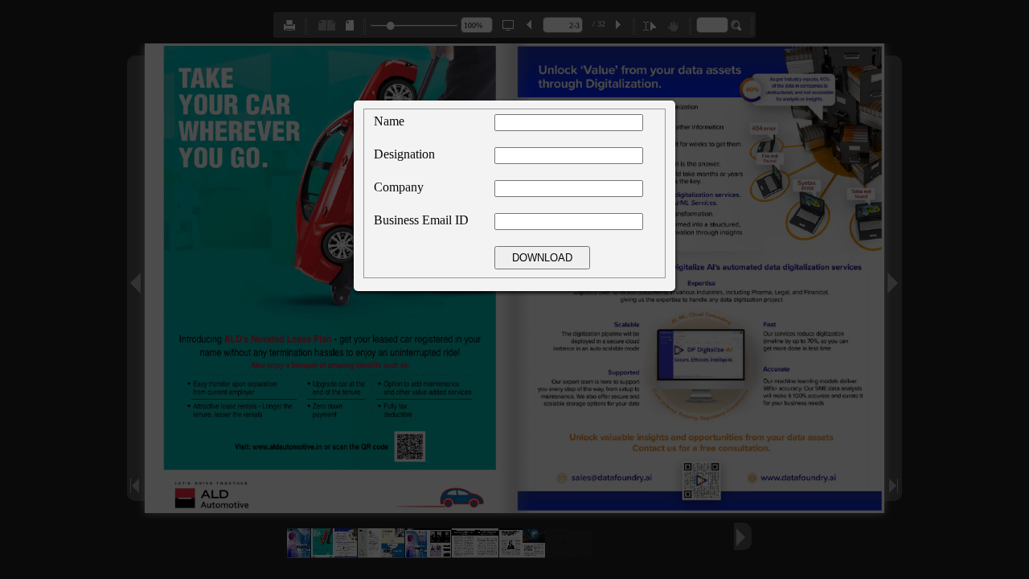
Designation (404, 154)
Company (399, 187)
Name (389, 121)
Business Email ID (421, 220)
